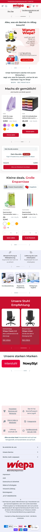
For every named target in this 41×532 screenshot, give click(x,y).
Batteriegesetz (7, 492)
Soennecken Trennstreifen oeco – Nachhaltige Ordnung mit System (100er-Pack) (11, 213)
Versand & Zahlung (9, 489)
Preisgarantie (31, 421)
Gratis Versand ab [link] (18, 1)
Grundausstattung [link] (7, 286)
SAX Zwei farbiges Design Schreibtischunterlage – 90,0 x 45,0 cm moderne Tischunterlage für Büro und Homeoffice (30, 118)
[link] (28, 364)
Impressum (6, 474)
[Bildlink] (8, 281)
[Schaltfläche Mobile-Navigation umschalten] (3, 6)
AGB (4, 478)
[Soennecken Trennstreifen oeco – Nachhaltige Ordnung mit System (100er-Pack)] (11, 200)
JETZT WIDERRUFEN (9, 496)
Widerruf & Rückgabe (9, 485)
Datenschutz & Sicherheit (11, 481)
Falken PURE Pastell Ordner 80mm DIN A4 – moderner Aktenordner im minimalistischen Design (11, 117)
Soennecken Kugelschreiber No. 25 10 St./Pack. (30, 213)
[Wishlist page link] (37, 6)
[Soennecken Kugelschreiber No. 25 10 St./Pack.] (30, 200)
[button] (6, 6)
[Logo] (18, 6)
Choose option (11, 135)
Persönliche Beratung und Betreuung (12, 411)
